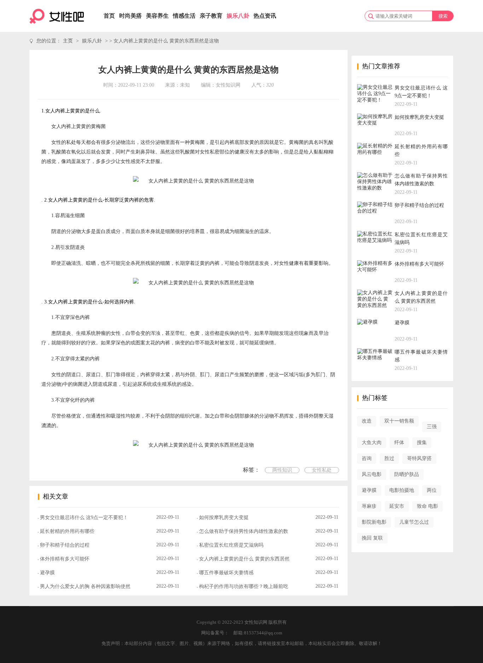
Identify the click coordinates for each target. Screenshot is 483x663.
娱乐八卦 (238, 16)
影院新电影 (374, 522)
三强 (432, 426)
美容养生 (157, 16)
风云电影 (372, 474)
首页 (109, 16)
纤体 (399, 442)
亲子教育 (211, 16)
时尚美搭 (130, 16)
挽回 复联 (372, 538)
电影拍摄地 (401, 490)
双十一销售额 (399, 421)
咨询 (367, 458)
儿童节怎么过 (414, 522)
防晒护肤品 (406, 474)
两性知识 (282, 470)
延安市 (396, 506)
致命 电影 (427, 506)
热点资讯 (265, 16)
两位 (432, 490)
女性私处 (322, 470)
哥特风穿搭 (419, 458)
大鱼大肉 (372, 442)
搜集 (422, 442)
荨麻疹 (369, 506)
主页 (68, 40)
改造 (367, 421)
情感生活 (184, 16)
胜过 (389, 458)
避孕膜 (369, 490)
